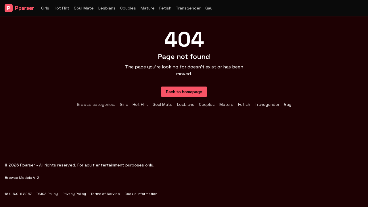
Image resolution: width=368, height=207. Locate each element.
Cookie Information (140, 193)
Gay (208, 8)
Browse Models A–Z (22, 177)
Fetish (165, 8)
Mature (148, 8)
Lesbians (107, 8)
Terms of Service (105, 193)
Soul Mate (84, 8)
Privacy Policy (74, 193)
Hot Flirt (61, 8)
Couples (128, 8)
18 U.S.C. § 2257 (18, 193)
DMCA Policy (47, 193)
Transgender (188, 8)
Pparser (20, 8)
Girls (45, 8)
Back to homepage (184, 91)
